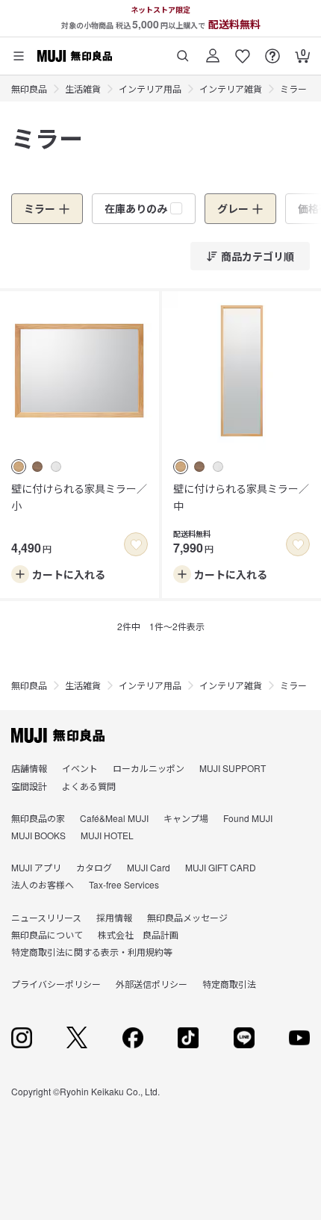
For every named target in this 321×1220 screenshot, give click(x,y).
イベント (80, 768)
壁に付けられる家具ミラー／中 (241, 496)
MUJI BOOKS (38, 835)
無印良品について (47, 934)
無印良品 (29, 88)
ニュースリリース (46, 917)
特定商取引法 (229, 983)
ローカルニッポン (148, 768)
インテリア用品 (150, 88)
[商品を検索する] (182, 50)
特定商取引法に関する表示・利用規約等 (91, 951)
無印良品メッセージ (187, 917)
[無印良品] (58, 735)
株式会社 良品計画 (138, 934)
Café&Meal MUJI (114, 818)
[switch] (136, 544)
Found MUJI (247, 818)
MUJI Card (148, 867)
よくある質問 (89, 785)
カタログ (94, 867)
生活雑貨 (83, 88)
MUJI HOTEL (107, 835)
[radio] (18, 466)
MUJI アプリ (36, 867)
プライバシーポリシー (56, 983)
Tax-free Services (124, 884)
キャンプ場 (185, 818)
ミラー (293, 88)
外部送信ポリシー (151, 983)
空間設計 (29, 785)
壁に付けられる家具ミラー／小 (79, 496)
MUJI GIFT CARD (220, 867)
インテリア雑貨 (230, 88)
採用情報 (114, 917)
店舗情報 (29, 768)
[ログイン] (212, 50)
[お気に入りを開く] (242, 50)
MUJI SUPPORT (232, 768)
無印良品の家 (38, 818)
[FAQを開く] (272, 50)
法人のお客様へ (42, 884)
